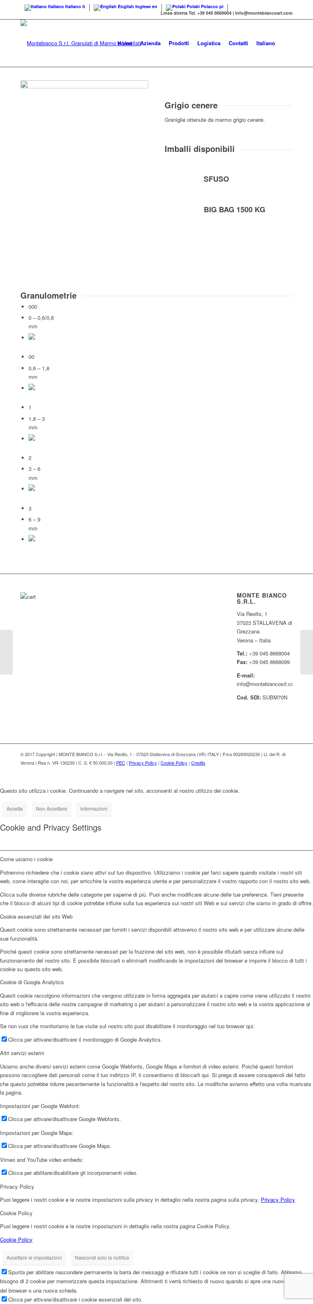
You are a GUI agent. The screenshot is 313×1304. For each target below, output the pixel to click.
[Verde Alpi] (6, 652)
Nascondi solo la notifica (102, 1257)
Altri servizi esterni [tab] (22, 1053)
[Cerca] (286, 43)
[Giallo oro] (306, 652)
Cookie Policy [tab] (16, 1213)
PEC (120, 762)
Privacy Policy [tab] (17, 1186)
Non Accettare (51, 808)
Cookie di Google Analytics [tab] (32, 982)
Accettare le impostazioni (34, 1257)
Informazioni (94, 808)
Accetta (15, 808)
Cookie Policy (174, 762)
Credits (198, 762)
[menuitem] (124, 43)
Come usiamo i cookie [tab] (26, 859)
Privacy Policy (143, 762)
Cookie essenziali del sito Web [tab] (36, 916)
